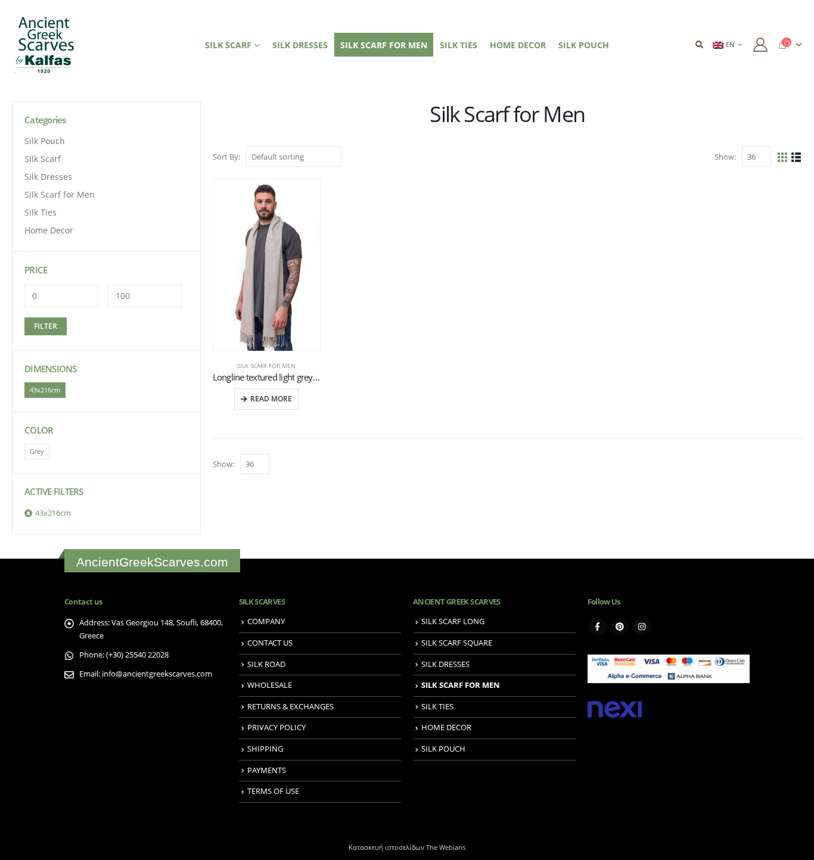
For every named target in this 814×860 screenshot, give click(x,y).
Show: (725, 156)
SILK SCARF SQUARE (456, 643)
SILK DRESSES (300, 45)
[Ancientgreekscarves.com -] (44, 44)
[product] (267, 265)
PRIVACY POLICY (276, 727)
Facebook (598, 626)
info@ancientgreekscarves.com (157, 674)
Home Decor (48, 230)
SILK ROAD (266, 664)
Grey (37, 451)
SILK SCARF (228, 45)
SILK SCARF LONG (452, 621)
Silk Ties (40, 212)
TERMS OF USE (273, 791)
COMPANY (266, 621)
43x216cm (45, 389)
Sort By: (226, 156)
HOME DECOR (518, 45)
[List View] (796, 157)
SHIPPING (265, 749)
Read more (271, 399)
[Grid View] (782, 157)
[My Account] (760, 45)
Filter (45, 326)
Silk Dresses (48, 176)
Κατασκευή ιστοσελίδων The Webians (407, 847)
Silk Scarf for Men (266, 366)
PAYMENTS (266, 770)
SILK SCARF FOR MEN (383, 45)
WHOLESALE (269, 685)
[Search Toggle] (699, 44)
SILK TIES (458, 45)
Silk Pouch (44, 141)
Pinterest (620, 626)
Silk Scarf (42, 158)
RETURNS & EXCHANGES (290, 707)
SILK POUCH (583, 45)
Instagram (642, 626)
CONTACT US (270, 643)
